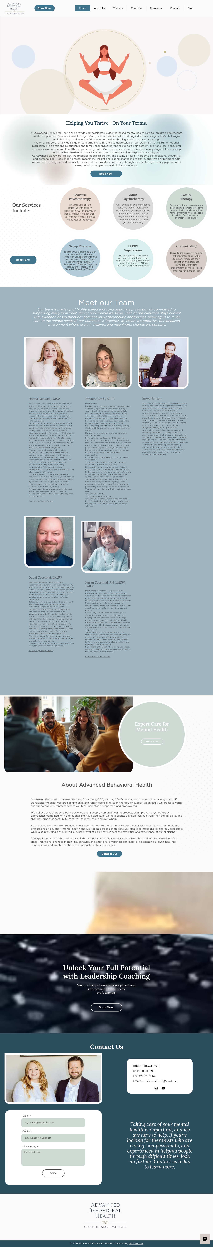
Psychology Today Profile (41, 501)
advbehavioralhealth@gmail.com (159, 1081)
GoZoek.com (136, 1243)
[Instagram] (156, 1088)
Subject (27, 1131)
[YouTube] (163, 1088)
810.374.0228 (151, 1066)
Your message (30, 1146)
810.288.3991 (147, 1071)
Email (26, 1116)
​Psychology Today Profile (97, 656)
